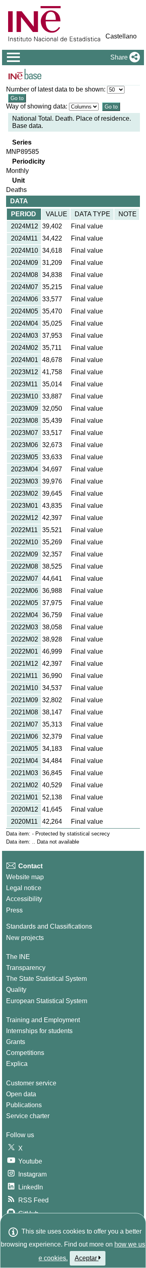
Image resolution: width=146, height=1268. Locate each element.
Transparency (25, 967)
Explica (17, 1063)
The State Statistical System (46, 978)
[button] (123, 57)
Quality (16, 989)
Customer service (31, 1083)
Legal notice (23, 887)
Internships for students (39, 1030)
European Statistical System (46, 1000)
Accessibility (24, 898)
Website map (25, 877)
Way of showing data (36, 106)
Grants (15, 1041)
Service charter (27, 1115)
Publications (24, 1105)
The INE (18, 956)
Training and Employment (43, 1020)
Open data (21, 1094)
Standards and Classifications (49, 926)
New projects (25, 937)
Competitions (25, 1052)
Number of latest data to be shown (55, 89)
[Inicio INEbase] (25, 75)
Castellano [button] (121, 36)
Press (14, 910)
